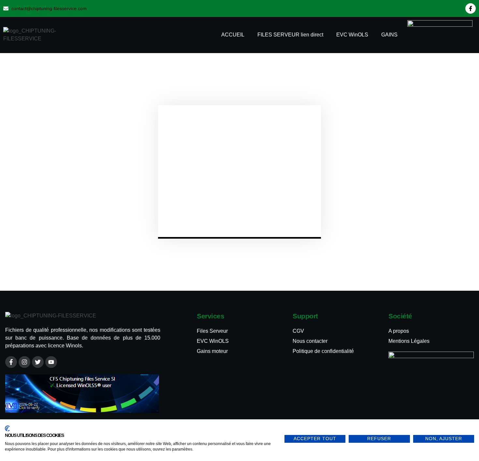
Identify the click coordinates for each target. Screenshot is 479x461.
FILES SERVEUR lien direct (290, 34)
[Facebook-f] (470, 8)
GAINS (389, 34)
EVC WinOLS (352, 34)
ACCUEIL (232, 34)
